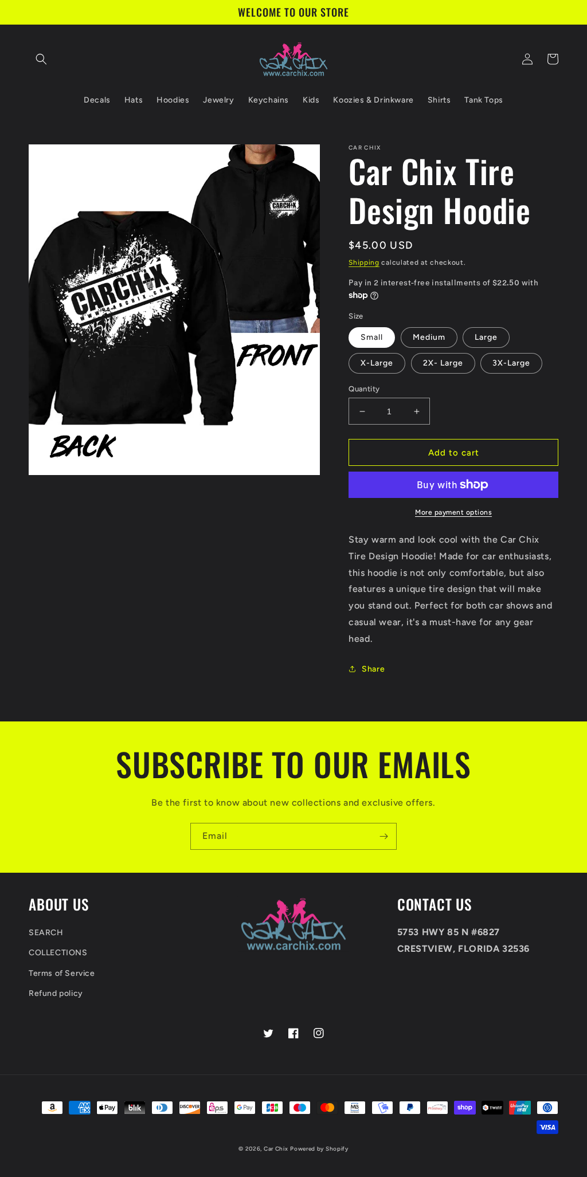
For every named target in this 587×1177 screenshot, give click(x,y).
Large (486, 337)
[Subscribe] (383, 836)
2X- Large (443, 363)
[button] (41, 59)
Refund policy (56, 993)
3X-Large (511, 363)
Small (372, 337)
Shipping (364, 262)
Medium (429, 337)
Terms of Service (62, 973)
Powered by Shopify (319, 1148)
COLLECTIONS (58, 953)
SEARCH (46, 932)
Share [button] (373, 669)
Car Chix (276, 1148)
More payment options (453, 512)
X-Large (377, 363)
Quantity (364, 389)
